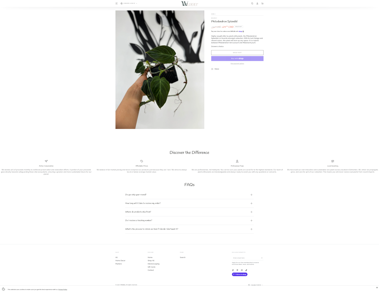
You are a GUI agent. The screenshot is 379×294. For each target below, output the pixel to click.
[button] (252, 3)
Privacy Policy (62, 289)
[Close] (377, 288)
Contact (151, 270)
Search (182, 257)
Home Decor (120, 261)
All (116, 257)
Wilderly (214, 18)
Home (213, 14)
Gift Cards (151, 267)
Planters (118, 264)
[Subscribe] (262, 258)
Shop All (151, 261)
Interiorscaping (153, 264)
